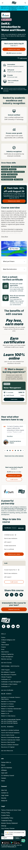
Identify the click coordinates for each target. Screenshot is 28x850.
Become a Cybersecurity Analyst (10, 740)
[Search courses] (25, 2)
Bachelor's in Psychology (8, 701)
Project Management (7, 656)
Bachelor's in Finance (7, 704)
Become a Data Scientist (8, 742)
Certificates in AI (5, 679)
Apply (17, 838)
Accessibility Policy (7, 818)
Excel (2, 649)
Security (3, 798)
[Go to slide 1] (7, 450)
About (3, 765)
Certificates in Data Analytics (9, 684)
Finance (3, 647)
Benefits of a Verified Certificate (10, 730)
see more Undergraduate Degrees (11, 719)
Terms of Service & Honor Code (11, 810)
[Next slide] (23, 450)
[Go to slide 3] (12, 450)
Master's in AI (5, 713)
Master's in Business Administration (11, 708)
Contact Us (4, 793)
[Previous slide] (5, 450)
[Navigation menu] (2, 2)
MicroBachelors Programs (8, 674)
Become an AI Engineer (8, 747)
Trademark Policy (6, 820)
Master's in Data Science (8, 716)
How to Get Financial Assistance (10, 732)
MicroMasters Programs (8, 672)
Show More (4, 38)
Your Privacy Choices (7, 828)
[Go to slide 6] (20, 450)
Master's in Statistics (7, 711)
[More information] (18, 197)
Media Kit (4, 800)
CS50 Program (5, 670)
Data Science (5, 652)
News (3, 781)
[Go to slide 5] (18, 450)
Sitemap (3, 826)
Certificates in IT (5, 686)
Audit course (23, 58)
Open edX (4, 773)
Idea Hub (4, 790)
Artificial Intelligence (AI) (8, 640)
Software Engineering (7, 654)
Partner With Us (6, 762)
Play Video (15, 248)
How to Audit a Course (7, 735)
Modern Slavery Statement (9, 823)
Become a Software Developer (10, 744)
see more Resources (7, 750)
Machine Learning (6, 659)
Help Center (5, 795)
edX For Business (6, 767)
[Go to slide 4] (15, 450)
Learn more (14, 9)
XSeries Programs (6, 677)
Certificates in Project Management (11, 681)
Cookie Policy (5, 815)
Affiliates (4, 770)
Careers (3, 778)
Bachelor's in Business (7, 706)
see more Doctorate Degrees (9, 723)
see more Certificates (7, 690)
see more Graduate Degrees (9, 721)
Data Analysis (5, 644)
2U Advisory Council (7, 775)
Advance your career (14, 49)
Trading (3, 642)
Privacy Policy (5, 812)
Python (3, 637)
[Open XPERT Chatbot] (23, 839)
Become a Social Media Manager (10, 737)
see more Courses (6, 662)
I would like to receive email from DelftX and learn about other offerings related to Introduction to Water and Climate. (15, 90)
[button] (3, 626)
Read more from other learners (14, 456)
